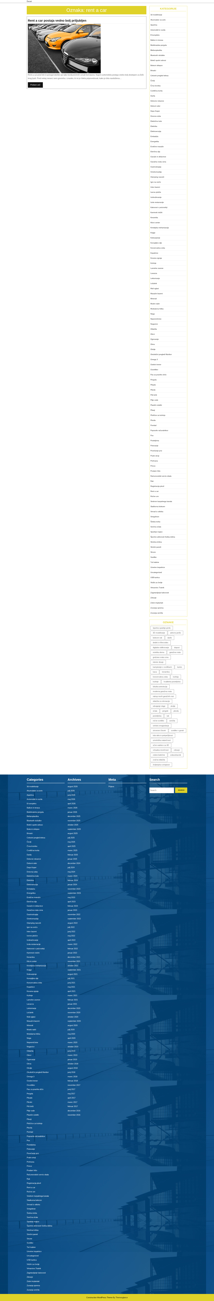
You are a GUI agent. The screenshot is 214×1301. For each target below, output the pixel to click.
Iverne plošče (155, 192)
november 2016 (74, 1115)
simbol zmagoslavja (161, 726)
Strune (153, 552)
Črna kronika (155, 86)
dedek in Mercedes (160, 642)
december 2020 (74, 1008)
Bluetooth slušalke (157, 55)
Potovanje (154, 446)
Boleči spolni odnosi (158, 60)
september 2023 (74, 893)
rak (168, 716)
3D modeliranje (159, 633)
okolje (173, 706)
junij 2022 (71, 931)
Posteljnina (154, 441)
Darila (152, 96)
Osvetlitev (154, 370)
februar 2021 (73, 1000)
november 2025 (74, 821)
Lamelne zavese (156, 268)
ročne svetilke (158, 721)
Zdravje (153, 598)
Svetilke (153, 557)
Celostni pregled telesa (159, 76)
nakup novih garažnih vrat (163, 696)
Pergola (153, 380)
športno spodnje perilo (162, 628)
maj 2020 (71, 1034)
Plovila (153, 420)
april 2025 (71, 846)
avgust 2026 (73, 786)
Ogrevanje (154, 339)
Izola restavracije (157, 202)
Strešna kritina (156, 542)
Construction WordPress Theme (99, 1297)
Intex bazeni (155, 187)
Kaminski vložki (156, 212)
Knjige (152, 233)
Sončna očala (155, 527)
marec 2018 (72, 1076)
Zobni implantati (156, 603)
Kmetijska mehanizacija (159, 228)
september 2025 (74, 829)
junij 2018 (71, 1072)
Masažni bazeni (156, 294)
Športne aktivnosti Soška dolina (162, 537)
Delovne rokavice (157, 101)
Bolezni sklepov (156, 65)
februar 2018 (73, 1081)
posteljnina (157, 716)
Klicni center (155, 223)
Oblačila (153, 329)
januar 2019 (72, 1059)
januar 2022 (72, 953)
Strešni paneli (155, 547)
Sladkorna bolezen (157, 506)
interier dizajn (158, 662)
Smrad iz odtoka (156, 512)
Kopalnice (154, 253)
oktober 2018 (73, 1064)
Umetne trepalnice (157, 567)
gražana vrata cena (160, 657)
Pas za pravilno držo (158, 375)
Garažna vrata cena (158, 162)
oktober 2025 (73, 825)
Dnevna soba (155, 116)
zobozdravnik (175, 755)
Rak (152, 481)
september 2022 (74, 919)
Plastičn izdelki (156, 405)
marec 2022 (72, 944)
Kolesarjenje (155, 238)
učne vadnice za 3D (161, 745)
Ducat (29, 1)
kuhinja (176, 677)
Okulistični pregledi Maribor (161, 354)
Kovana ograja (156, 258)
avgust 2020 (73, 1025)
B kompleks (155, 35)
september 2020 (74, 1021)
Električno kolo (156, 121)
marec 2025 (72, 850)
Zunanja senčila (156, 613)
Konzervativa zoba (157, 248)
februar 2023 (73, 906)
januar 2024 (72, 884)
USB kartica (155, 577)
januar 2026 (72, 812)
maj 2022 (71, 936)
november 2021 (74, 961)
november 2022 (74, 914)
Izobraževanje (155, 197)
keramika (166, 672)
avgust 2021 (73, 974)
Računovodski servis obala (160, 476)
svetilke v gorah (177, 730)
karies (179, 667)
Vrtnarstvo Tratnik (157, 588)
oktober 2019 (73, 1047)
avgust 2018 (73, 1068)
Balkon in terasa (156, 40)
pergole (165, 711)
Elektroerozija (155, 131)
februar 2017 (73, 1106)
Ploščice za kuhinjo (157, 415)
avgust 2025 (73, 833)
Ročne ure (154, 496)
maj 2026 (71, 799)
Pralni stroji (154, 456)
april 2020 (71, 1038)
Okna (152, 344)
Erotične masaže (157, 147)
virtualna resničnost (161, 750)
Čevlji (152, 81)
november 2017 (74, 1085)
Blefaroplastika (156, 50)
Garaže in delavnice (158, 157)
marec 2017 (72, 1102)
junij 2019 (71, 1051)
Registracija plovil (157, 486)
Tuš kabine (154, 562)
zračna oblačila (159, 760)
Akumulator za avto (158, 20)
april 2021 (71, 991)
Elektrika (153, 126)
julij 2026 (71, 791)
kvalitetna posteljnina (172, 682)
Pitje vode (154, 400)
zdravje (177, 750)
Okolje (152, 349)
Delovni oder (155, 106)
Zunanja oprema (156, 608)
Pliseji (152, 410)
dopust (177, 647)
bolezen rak (157, 638)
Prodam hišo (155, 471)
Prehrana (154, 461)
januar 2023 (72, 910)
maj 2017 (71, 1094)
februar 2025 (73, 855)
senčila (172, 721)
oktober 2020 (73, 1017)
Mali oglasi (154, 288)
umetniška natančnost (162, 740)
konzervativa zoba (160, 677)
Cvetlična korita (156, 91)
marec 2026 (72, 808)
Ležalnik (153, 283)
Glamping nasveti (157, 177)
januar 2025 (72, 859)
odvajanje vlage (159, 706)
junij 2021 (71, 983)
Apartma (153, 25)
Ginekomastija (156, 172)
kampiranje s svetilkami (162, 667)
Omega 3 (154, 359)
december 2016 (74, 1111)
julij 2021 (71, 978)
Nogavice (154, 324)
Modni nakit (155, 304)
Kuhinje (153, 263)
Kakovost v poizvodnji (158, 207)
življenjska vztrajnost (161, 765)
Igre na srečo (155, 182)
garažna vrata (175, 652)
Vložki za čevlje (156, 582)
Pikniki (152, 390)
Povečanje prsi (156, 451)
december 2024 (74, 863)
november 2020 (74, 1012)
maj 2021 (71, 987)
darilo (169, 638)
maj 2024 (71, 872)
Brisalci (153, 70)
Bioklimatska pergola (158, 45)
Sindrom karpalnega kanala (161, 501)
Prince (152, 466)
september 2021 (74, 970)
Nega (152, 314)
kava (155, 672)
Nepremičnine (155, 319)
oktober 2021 (73, 966)
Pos (151, 435)
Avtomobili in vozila (157, 30)
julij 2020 (71, 1029)
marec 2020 (72, 1042)
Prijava (111, 786)
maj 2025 (71, 842)
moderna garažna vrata (162, 691)
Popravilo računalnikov (159, 430)
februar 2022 (73, 948)
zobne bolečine (159, 755)
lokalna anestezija (160, 686)
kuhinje (156, 682)
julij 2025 (71, 838)
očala (155, 711)
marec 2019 (72, 1055)
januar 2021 (72, 1004)
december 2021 (74, 957)
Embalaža (154, 136)
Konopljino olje (156, 243)
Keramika (154, 217)
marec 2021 (72, 995)
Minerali (153, 299)
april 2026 (71, 803)
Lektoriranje (155, 278)
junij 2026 (71, 795)
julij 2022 (71, 927)
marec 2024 (72, 876)
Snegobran (154, 517)
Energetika (154, 141)
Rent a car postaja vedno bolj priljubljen (57, 20)
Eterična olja (155, 152)
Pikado (153, 385)
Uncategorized (156, 572)
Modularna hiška (156, 309)
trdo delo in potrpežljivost (163, 735)
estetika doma (158, 652)
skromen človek (159, 730)
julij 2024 (71, 867)
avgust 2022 (73, 923)
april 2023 (71, 902)
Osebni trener (155, 364)
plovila (176, 711)
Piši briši (153, 395)
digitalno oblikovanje (161, 647)
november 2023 (74, 889)
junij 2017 (71, 1089)
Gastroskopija (155, 167)
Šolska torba (155, 522)
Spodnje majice (156, 532)
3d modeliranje (156, 15)
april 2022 (71, 940)
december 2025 (74, 816)
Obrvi (152, 334)
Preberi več (35, 85)
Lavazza (153, 273)
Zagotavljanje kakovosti (159, 593)
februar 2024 (73, 880)
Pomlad (153, 425)
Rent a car (154, 491)
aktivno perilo (175, 633)
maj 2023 (71, 897)
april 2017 (71, 1098)
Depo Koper (155, 111)
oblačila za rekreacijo (161, 701)
